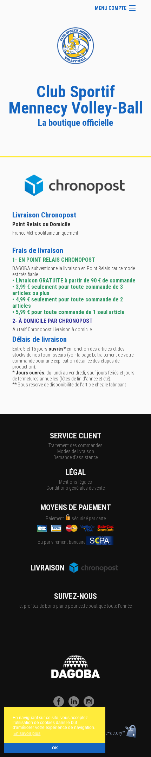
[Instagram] (91, 705)
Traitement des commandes (75, 445)
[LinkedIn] (75, 705)
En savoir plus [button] (26, 733)
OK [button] (55, 748)
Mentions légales (75, 482)
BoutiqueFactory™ (107, 733)
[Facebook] (60, 705)
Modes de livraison (75, 451)
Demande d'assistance (75, 457)
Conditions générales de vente (75, 488)
